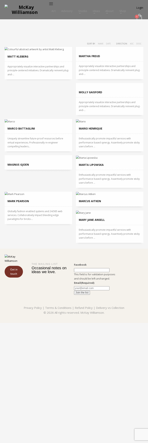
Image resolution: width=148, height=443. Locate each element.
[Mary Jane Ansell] (109, 212)
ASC (132, 43)
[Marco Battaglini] (38, 121)
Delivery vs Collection (110, 308)
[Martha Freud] (109, 49)
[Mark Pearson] (38, 194)
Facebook (80, 264)
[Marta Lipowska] (109, 157)
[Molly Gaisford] (109, 85)
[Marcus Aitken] (109, 194)
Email (84, 283)
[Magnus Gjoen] (38, 157)
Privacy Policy (33, 308)
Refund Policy (84, 308)
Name (100, 43)
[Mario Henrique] (109, 121)
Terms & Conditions (58, 308)
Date (108, 43)
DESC (138, 43)
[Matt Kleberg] (38, 49)
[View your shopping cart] (139, 17)
